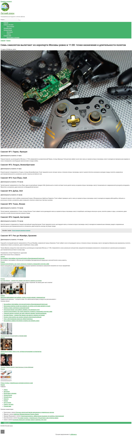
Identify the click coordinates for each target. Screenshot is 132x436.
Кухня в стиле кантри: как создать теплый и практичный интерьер (22, 317)
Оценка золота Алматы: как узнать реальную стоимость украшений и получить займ (25, 264)
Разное (3, 337)
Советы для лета (8, 24)
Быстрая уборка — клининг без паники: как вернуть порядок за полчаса (21, 280)
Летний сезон (7, 13)
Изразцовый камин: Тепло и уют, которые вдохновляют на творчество (21, 351)
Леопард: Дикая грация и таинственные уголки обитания (17, 367)
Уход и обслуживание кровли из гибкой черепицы (18, 319)
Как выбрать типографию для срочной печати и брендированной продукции (22, 258)
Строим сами (7, 35)
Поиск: (3, 19)
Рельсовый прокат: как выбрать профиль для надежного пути (21, 309)
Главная (6, 23)
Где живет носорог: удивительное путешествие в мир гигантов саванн (38, 418)
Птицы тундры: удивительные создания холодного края (17, 383)
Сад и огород (10, 26)
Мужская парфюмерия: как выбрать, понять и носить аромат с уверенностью (23, 297)
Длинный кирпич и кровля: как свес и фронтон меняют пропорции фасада (25, 313)
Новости (6, 399)
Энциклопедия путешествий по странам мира (14, 336)
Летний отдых (8, 28)
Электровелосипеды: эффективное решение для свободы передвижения (42, 416)
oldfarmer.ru (73, 434)
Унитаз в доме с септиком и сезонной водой (16, 308)
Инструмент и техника (13, 37)
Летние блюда (8, 30)
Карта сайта (7, 423)
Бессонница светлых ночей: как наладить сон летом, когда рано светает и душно (27, 306)
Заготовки (10, 32)
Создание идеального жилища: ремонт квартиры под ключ (30, 419)
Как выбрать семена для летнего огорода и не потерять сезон (21, 320)
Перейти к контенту (6, 1)
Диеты (9, 34)
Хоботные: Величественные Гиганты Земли (26, 414)
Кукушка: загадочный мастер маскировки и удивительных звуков (35, 412)
